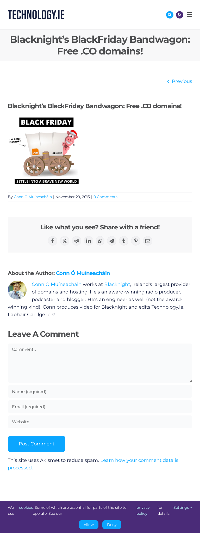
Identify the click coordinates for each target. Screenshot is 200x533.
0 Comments (105, 196)
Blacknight (117, 284)
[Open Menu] (188, 15)
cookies (26, 507)
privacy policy (143, 510)
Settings (181, 507)
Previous (182, 81)
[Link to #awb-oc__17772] (169, 15)
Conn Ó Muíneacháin (33, 196)
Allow (89, 524)
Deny (112, 524)
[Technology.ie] (36, 12)
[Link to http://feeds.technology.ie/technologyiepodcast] (179, 15)
